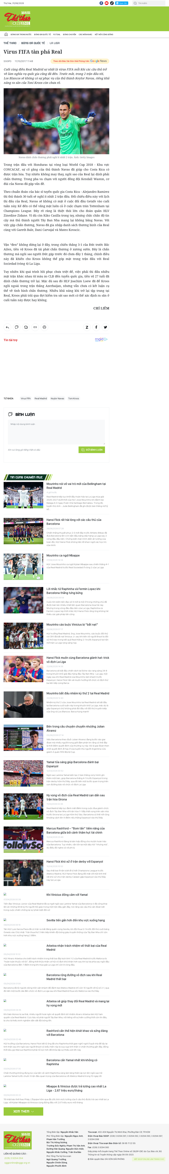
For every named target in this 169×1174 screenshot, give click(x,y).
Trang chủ (6, 34)
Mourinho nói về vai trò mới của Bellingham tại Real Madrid (76, 486)
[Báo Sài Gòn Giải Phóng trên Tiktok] (112, 3)
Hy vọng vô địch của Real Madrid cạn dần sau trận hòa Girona (76, 797)
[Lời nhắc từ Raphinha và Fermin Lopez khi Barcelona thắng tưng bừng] (23, 600)
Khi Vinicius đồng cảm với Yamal (67, 894)
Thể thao (10, 43)
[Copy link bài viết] (35, 327)
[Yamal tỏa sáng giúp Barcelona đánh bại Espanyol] (23, 773)
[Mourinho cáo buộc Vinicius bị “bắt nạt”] (23, 636)
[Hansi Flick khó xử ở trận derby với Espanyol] (23, 873)
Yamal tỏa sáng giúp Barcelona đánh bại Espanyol (73, 764)
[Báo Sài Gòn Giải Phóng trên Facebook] (101, 3)
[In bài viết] (44, 327)
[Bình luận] (16, 327)
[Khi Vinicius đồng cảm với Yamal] (23, 894)
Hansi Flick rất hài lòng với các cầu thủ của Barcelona (74, 521)
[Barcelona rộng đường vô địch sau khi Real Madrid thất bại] (23, 975)
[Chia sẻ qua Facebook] (96, 327)
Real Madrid (41, 398)
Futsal (56, 34)
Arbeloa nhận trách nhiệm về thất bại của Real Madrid (77, 947)
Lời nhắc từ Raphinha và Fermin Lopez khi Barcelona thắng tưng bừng (73, 591)
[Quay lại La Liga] (7, 327)
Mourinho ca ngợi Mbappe (63, 555)
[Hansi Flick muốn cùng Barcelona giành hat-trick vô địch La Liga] (23, 669)
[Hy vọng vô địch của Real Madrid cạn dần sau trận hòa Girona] (23, 806)
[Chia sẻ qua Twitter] (105, 327)
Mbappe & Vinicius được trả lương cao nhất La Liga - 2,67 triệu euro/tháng (76, 1088)
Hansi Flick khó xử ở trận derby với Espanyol (75, 861)
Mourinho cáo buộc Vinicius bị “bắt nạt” (72, 624)
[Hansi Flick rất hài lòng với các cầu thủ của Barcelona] (23, 531)
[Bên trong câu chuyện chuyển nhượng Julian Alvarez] (23, 738)
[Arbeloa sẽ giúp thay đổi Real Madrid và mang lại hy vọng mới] (23, 1001)
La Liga (55, 43)
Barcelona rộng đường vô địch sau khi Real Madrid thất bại (74, 977)
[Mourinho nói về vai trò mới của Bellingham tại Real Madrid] (23, 495)
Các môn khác (85, 34)
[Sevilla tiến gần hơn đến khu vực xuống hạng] (23, 920)
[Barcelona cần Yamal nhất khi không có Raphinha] (23, 1060)
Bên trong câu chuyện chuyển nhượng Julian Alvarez (75, 728)
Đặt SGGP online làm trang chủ (149, 1159)
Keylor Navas (57, 398)
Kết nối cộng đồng (104, 34)
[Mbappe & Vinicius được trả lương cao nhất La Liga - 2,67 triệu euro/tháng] (23, 1086)
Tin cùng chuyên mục (26, 477)
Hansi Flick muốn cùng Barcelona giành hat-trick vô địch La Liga (78, 659)
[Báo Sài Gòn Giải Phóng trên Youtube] (107, 3)
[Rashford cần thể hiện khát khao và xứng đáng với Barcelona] (23, 1030)
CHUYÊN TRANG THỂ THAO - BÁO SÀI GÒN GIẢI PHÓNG (18, 19)
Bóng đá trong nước (21, 34)
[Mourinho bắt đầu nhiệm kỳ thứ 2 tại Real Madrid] (23, 704)
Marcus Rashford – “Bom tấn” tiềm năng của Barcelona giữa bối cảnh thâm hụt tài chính (76, 830)
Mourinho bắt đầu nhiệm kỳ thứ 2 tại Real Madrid (78, 693)
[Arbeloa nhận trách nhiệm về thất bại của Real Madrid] (23, 945)
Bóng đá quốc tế (42, 34)
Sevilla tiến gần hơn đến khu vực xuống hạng (76, 920)
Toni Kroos (73, 398)
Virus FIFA (26, 398)
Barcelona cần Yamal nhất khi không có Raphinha (72, 1062)
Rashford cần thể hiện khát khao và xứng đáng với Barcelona (77, 1032)
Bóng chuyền (69, 34)
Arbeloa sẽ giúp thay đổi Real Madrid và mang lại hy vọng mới (78, 1003)
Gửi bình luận (94, 449)
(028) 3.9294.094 (13, 1158)
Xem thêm (22, 1111)
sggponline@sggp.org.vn (17, 1162)
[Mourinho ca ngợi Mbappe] (23, 567)
